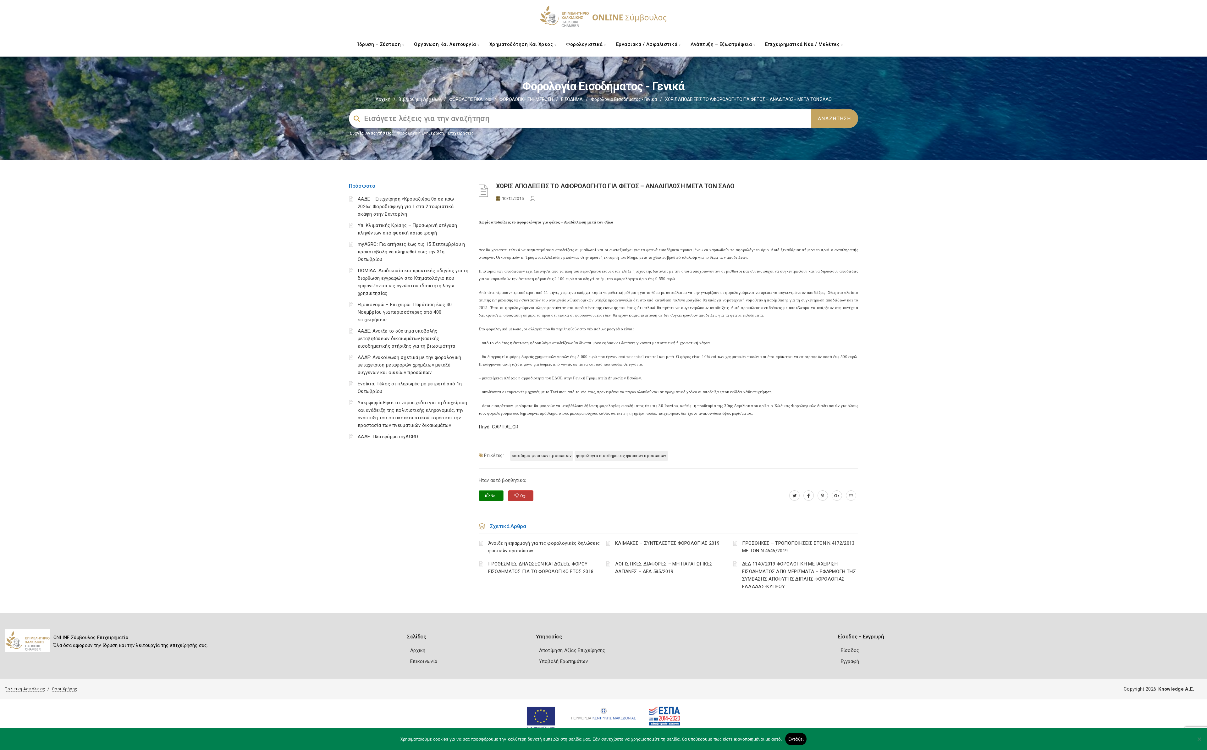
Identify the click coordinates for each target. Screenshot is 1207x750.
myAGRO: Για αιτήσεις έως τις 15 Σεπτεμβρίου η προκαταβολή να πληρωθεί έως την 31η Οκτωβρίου (411, 251)
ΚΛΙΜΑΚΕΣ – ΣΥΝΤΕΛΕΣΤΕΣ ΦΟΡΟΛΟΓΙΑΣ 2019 (667, 543)
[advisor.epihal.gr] (851, 496)
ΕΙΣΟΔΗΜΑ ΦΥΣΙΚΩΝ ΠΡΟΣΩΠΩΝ (542, 455)
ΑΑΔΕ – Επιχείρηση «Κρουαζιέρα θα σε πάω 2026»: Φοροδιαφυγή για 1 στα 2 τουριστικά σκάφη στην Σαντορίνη (406, 206)
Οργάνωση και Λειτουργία (445, 44)
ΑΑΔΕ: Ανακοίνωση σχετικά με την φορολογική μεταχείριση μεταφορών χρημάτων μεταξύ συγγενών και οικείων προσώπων (409, 365)
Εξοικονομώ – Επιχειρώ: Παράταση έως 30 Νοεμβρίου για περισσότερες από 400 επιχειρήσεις (405, 312)
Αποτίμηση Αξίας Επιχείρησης (572, 650)
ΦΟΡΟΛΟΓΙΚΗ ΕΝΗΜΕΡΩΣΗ (526, 99)
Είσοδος (850, 650)
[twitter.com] (794, 496)
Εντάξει (796, 739)
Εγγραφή (850, 661)
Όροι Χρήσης (64, 689)
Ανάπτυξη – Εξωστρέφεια (722, 44)
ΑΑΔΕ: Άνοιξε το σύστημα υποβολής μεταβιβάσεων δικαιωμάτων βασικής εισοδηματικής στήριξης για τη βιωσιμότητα (406, 338)
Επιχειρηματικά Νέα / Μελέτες (803, 44)
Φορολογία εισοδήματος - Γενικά (624, 99)
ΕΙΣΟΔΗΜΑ (572, 99)
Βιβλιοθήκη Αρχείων (420, 99)
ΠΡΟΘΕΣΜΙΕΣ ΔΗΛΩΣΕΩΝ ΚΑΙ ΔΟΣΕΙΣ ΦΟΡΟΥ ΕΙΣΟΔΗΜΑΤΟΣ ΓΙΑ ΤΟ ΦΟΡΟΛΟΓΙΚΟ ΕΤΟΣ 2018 (541, 567)
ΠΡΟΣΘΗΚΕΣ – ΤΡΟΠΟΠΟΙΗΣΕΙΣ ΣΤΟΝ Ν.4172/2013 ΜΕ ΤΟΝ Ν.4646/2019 (798, 547)
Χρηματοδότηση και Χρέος (521, 44)
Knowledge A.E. (1176, 689)
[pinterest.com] (823, 496)
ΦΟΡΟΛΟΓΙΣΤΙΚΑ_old (470, 99)
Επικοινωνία (423, 661)
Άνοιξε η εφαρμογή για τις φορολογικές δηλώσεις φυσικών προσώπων (544, 547)
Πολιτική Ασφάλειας (25, 689)
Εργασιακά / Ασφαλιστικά (647, 44)
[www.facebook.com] (809, 496)
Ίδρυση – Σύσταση (379, 44)
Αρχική (383, 99)
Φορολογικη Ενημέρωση (420, 133)
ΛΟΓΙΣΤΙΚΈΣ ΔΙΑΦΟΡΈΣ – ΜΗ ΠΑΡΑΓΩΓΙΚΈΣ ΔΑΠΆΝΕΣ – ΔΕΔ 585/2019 (664, 567)
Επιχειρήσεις (461, 133)
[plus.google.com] (837, 496)
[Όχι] (1199, 742)
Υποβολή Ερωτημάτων (563, 661)
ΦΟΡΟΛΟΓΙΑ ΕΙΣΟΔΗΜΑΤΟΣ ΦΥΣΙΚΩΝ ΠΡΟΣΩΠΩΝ (621, 455)
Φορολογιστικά (585, 44)
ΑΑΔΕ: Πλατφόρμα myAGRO (388, 436)
